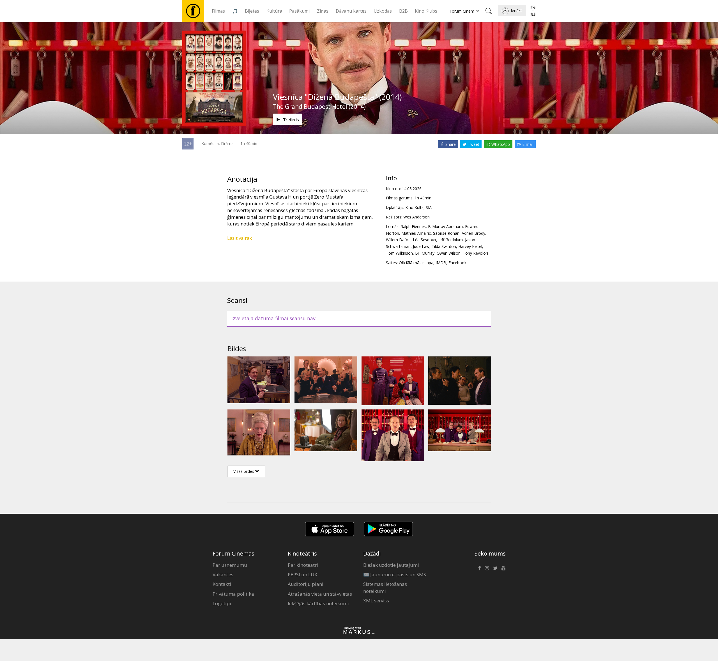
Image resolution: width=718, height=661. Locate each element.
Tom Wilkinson (399, 253)
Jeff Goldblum (450, 239)
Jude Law (421, 246)
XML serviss (376, 600)
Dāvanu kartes (351, 11)
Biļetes (252, 11)
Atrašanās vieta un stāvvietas (320, 594)
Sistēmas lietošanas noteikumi (385, 587)
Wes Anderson (416, 217)
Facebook (457, 262)
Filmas (218, 11)
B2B (403, 11)
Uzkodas (383, 11)
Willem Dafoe (398, 239)
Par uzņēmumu (230, 565)
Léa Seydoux (424, 239)
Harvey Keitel (470, 246)
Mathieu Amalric (416, 233)
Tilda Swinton (444, 246)
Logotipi (222, 603)
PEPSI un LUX (302, 574)
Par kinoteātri (303, 565)
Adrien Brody (473, 233)
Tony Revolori (475, 253)
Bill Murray (424, 253)
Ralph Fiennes (413, 226)
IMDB (441, 262)
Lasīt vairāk (239, 238)
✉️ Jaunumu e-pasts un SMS (394, 574)
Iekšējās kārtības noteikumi (318, 603)
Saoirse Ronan (446, 233)
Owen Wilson (449, 253)
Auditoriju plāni (305, 584)
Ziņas (322, 11)
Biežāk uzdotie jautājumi (391, 565)
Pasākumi (299, 11)
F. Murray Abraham (445, 226)
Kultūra (274, 11)
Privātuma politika (233, 594)
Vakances (223, 574)
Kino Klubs (426, 11)
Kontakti (222, 584)
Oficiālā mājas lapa (416, 262)
